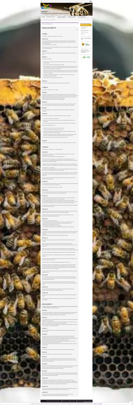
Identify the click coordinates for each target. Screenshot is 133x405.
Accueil (43, 16)
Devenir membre (64, 400)
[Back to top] (130, 399)
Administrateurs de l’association (84, 28)
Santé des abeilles (72, 17)
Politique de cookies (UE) (88, 401)
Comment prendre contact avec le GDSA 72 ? (84, 400)
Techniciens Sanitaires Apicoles (84, 33)
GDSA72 (44, 12)
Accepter (95, 403)
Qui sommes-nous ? (51, 16)
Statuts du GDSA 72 (84, 30)
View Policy (100, 403)
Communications (83, 17)
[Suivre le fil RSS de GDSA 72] (41, 1)
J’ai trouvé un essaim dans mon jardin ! (53, 400)
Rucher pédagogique (61, 17)
